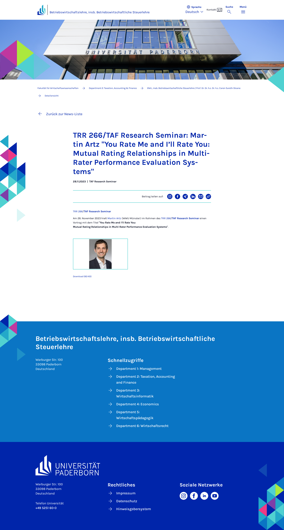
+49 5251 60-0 (46, 508)
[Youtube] (215, 495)
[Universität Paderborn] (142, 465)
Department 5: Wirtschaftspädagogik (135, 415)
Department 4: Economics (137, 404)
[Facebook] (194, 495)
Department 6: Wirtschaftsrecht (142, 426)
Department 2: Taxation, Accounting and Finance (145, 379)
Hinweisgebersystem (133, 509)
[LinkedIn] (204, 495)
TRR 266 (78, 211)
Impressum (126, 493)
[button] (196, 10)
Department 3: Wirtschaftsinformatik (135, 393)
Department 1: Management (139, 369)
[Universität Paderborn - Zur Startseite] (41, 10)
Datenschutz (126, 501)
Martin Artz (114, 218)
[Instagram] (184, 495)
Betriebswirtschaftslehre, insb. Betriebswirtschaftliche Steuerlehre (100, 12)
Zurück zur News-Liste (64, 114)
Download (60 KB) (82, 276)
